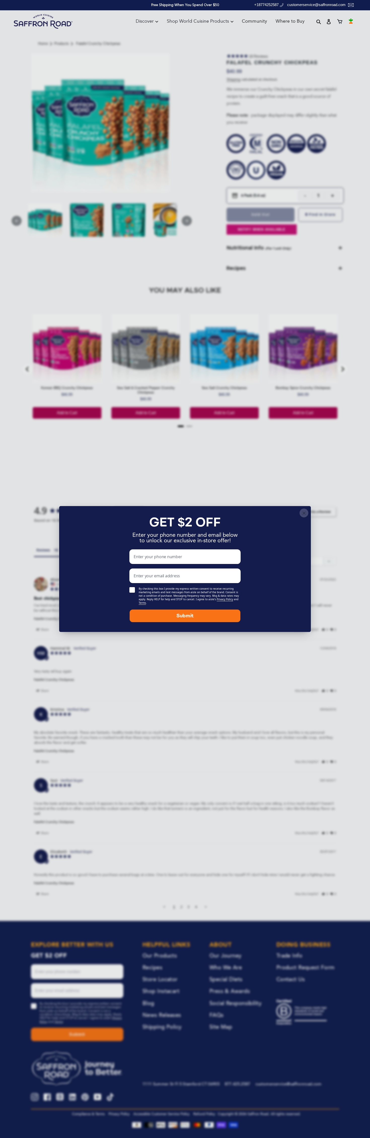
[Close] (304, 513)
